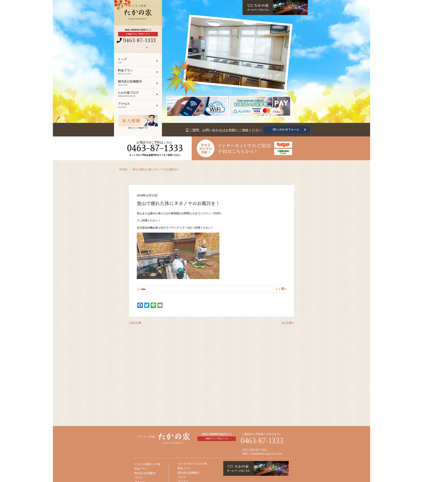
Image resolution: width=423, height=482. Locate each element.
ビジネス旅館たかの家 (147, 464)
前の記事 (136, 322)
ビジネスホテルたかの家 (192, 463)
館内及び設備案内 (188, 472)
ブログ (182, 477)
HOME (123, 169)
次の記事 (287, 322)
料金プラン (184, 468)
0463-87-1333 (262, 440)
